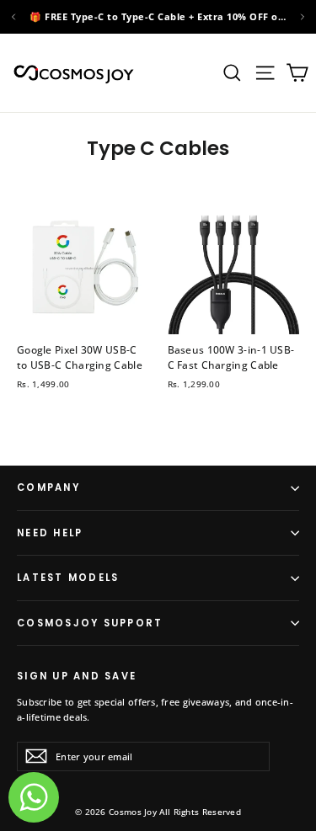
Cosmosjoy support (90, 623)
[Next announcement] (302, 17)
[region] (158, 17)
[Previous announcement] (13, 17)
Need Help (50, 533)
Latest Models (68, 577)
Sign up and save (77, 675)
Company (48, 487)
